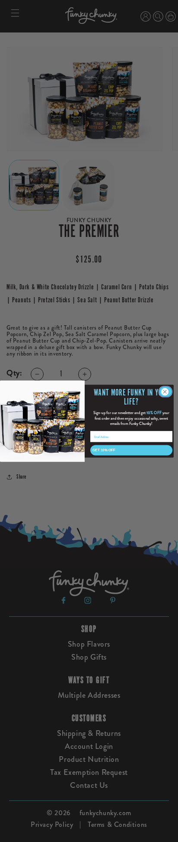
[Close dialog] (165, 391)
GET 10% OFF (103, 450)
